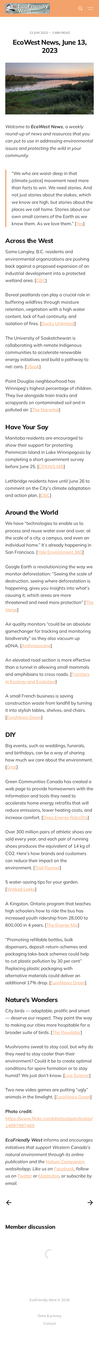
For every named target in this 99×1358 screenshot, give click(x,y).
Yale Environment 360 (60, 552)
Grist (11, 767)
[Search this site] (80, 8)
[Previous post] (8, 1203)
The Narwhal (45, 409)
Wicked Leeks (21, 889)
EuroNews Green (24, 717)
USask (32, 366)
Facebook (64, 1168)
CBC (40, 280)
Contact (49, 1323)
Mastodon (48, 1176)
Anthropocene (36, 645)
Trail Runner (47, 867)
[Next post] (90, 1203)
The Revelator (66, 1032)
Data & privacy (50, 1316)
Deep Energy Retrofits (65, 817)
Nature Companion (65, 1161)
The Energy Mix (62, 925)
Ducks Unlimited (57, 323)
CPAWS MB (51, 466)
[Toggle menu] (91, 8)
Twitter (24, 1176)
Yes (79, 223)
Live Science (76, 1075)
